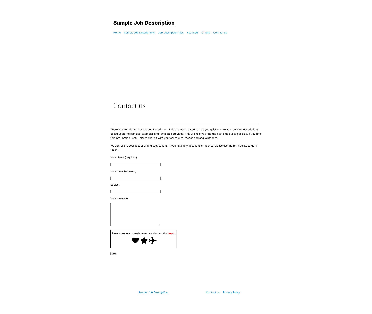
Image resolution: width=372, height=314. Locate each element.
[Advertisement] (186, 77)
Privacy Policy (231, 292)
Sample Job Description (144, 23)
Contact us (213, 292)
